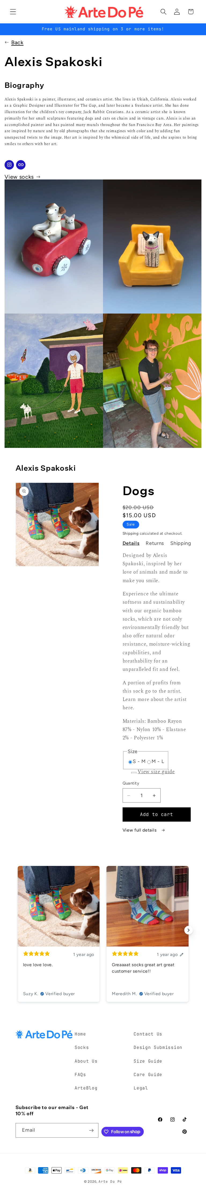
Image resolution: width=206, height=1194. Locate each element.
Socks (82, 1047)
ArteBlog (86, 1088)
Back (17, 42)
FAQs (80, 1074)
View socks (19, 176)
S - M (139, 761)
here (128, 708)
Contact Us (148, 1034)
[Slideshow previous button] (17, 930)
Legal (141, 1088)
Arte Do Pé (110, 1181)
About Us (86, 1061)
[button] (13, 12)
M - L (158, 761)
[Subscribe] (91, 1130)
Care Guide (148, 1074)
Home (80, 1034)
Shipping (131, 533)
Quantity (131, 783)
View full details (140, 830)
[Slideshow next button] (188, 930)
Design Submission (158, 1047)
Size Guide (148, 1061)
